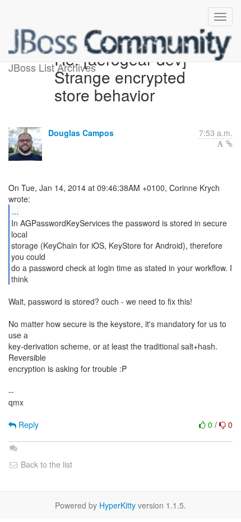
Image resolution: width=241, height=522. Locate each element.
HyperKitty (117, 505)
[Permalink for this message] (229, 143)
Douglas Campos (81, 132)
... (15, 210)
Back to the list (45, 464)
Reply (27, 424)
